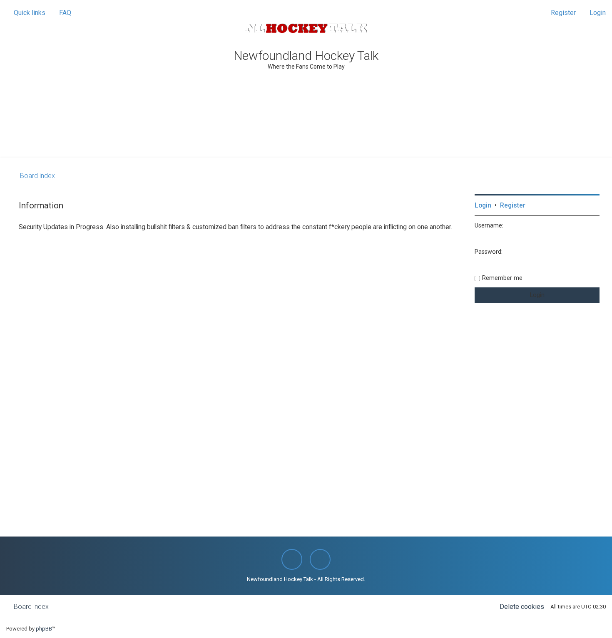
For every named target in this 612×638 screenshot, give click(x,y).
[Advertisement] (306, 134)
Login (483, 205)
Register (512, 205)
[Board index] (306, 28)
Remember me (502, 277)
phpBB (44, 629)
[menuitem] (61, 13)
